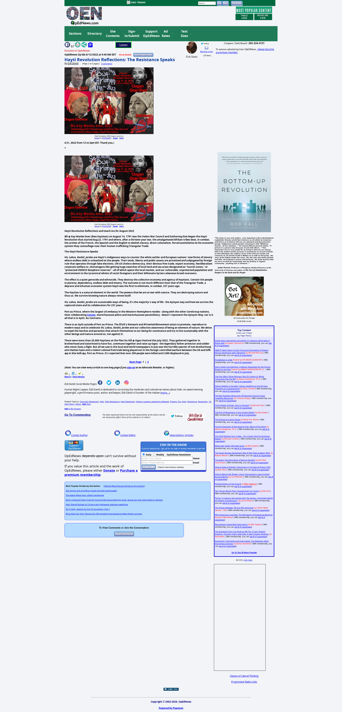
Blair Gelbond (250, 484)
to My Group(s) (72, 408)
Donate (109, 470)
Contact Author (79, 435)
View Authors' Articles (181, 435)
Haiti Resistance (112, 401)
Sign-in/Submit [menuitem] (131, 33)
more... (165, 392)
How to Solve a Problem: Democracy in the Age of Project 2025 (243, 467)
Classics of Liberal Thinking (244, 676)
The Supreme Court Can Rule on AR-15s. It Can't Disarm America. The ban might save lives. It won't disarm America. (242, 532)
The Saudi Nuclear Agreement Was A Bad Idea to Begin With (242, 453)
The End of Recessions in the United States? (235, 412)
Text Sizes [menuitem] (184, 33)
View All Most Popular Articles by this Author (124, 486)
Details (115, 138)
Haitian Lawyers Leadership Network (152, 401)
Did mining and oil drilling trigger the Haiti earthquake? (91, 490)
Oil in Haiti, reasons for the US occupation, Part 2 (88, 509)
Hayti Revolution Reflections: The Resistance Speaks (119, 59)
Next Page (135, 362)
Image (97, 138)
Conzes (91, 314)
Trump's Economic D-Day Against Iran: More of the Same (240, 426)
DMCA (121, 138)
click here (248, 560)
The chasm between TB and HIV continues (234, 507)
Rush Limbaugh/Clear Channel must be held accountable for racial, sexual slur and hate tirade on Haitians (114, 500)
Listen (124, 45)
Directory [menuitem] (94, 33)
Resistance (192, 401)
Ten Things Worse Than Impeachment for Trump (237, 491)
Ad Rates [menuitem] (166, 33)
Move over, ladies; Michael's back (229, 446)
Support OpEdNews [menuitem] (150, 33)
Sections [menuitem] (75, 33)
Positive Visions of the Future (228, 484)
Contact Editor (128, 435)
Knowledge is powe (223, 360)
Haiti (102, 401)
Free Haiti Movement (89, 401)
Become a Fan (206, 51)
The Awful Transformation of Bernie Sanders (235, 460)
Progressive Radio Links (244, 681)
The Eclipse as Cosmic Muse (227, 419)
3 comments (106, 63)
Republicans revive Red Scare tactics (231, 524)
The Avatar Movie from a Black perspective (85, 495)
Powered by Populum (171, 708)
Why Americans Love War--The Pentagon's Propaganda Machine (244, 515)
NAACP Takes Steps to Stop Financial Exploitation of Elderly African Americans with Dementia (241, 351)
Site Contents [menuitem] (113, 33)
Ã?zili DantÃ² (106, 138)
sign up (131, 367)
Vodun (78, 404)
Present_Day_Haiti (178, 401)
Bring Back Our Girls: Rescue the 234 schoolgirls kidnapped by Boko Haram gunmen (104, 514)
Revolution (203, 401)
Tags (86, 404)
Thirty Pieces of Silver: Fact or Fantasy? (232, 405)
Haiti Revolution (128, 401)
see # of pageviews (242, 355)
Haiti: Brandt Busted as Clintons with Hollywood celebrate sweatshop (97, 504)
